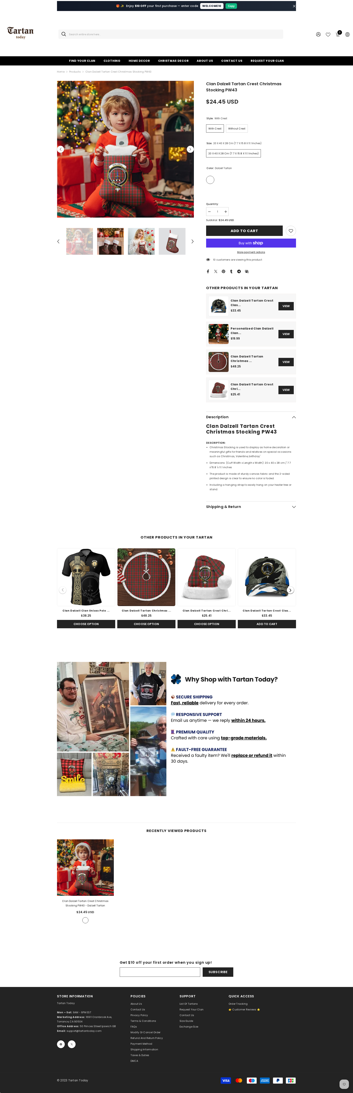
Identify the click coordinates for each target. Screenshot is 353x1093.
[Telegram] (239, 271)
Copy (231, 6)
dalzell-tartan (85, 920)
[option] (125, 149)
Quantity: (212, 204)
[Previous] (62, 590)
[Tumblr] (231, 271)
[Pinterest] (223, 271)
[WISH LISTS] (328, 34)
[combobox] (174, 34)
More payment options (251, 252)
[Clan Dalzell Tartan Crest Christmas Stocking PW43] (85, 867)
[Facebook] (208, 271)
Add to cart (244, 230)
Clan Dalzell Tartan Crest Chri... (252, 386)
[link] (291, 231)
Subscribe (218, 972)
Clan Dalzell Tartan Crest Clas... (252, 303)
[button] (60, 149)
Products (75, 71)
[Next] (290, 590)
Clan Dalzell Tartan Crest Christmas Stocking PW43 (85, 903)
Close (294, 6)
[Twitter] (216, 271)
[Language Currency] (347, 34)
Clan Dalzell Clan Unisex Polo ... (86, 610)
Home (61, 71)
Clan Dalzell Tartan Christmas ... (247, 358)
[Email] (247, 271)
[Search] (170, 34)
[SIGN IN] (318, 34)
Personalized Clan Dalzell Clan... (252, 330)
